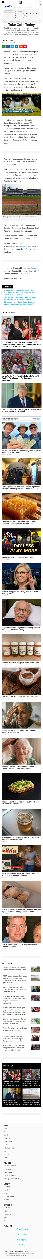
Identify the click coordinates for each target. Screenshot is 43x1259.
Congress (35, 268)
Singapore (7, 1214)
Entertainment (9, 1148)
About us (7, 1187)
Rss (23, 1245)
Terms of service (10, 1175)
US (5, 1132)
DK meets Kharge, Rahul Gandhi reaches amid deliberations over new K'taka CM (19, 303)
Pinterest (23, 1240)
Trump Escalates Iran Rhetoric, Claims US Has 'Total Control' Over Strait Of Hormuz (21, 411)
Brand (6, 1190)
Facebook (23, 1229)
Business (7, 1138)
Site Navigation (9, 1196)
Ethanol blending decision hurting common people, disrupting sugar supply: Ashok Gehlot (14, 1021)
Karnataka (23, 246)
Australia (7, 1208)
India (5, 1128)
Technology (8, 1141)
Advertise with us (10, 1166)
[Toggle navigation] (3, 2)
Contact (6, 1200)
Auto (5, 1151)
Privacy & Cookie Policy (12, 1179)
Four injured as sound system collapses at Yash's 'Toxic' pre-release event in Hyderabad (13, 1048)
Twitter (23, 1234)
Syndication (8, 1172)
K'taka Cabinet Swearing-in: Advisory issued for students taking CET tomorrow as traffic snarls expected (20, 292)
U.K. (5, 1217)
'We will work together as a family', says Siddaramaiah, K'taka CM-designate (20, 298)
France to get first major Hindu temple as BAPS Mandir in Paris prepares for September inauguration (20, 378)
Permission (8, 1169)
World (6, 1135)
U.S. (5, 1221)
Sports (6, 1145)
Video (6, 1158)
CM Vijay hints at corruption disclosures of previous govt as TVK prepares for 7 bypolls (14, 1038)
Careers (6, 1193)
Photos (6, 1154)
